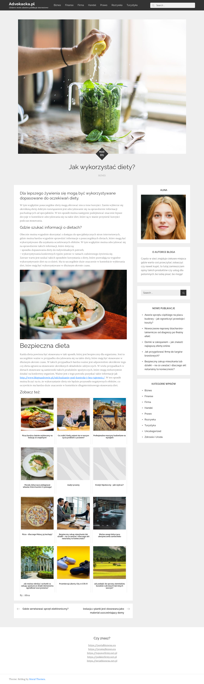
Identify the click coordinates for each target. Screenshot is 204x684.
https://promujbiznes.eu (102, 649)
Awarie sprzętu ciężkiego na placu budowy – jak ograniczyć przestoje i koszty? (165, 318)
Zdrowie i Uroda (154, 437)
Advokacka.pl (22, 4)
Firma (81, 5)
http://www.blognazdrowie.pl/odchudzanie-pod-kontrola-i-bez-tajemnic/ (62, 377)
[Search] (153, 5)
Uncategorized (153, 431)
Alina (27, 595)
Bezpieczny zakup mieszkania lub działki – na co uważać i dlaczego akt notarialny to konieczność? (165, 365)
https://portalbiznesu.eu (102, 645)
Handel (92, 5)
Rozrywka (117, 5)
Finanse (69, 5)
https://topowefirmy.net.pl (102, 652)
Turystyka (132, 5)
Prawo (103, 5)
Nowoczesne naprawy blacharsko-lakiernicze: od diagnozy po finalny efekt (164, 332)
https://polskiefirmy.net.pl (102, 656)
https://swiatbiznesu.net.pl (102, 660)
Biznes (57, 5)
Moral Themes (37, 679)
